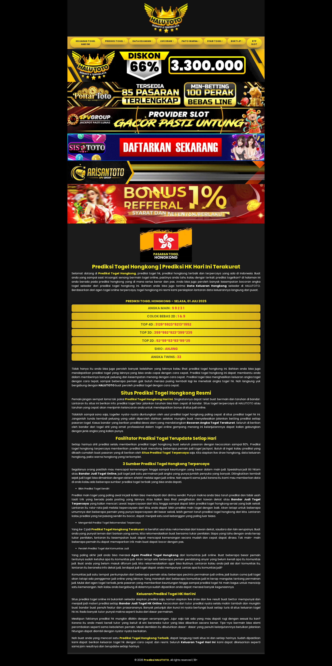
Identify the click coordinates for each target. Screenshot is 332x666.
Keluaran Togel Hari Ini (85, 43)
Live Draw (166, 41)
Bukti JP (236, 41)
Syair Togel (214, 41)
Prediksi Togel (114, 41)
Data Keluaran (141, 41)
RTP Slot (254, 43)
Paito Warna (190, 41)
